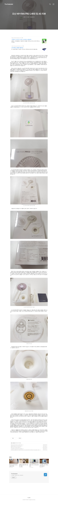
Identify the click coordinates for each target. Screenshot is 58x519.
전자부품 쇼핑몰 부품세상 (17, 47)
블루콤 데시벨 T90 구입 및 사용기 (16, 446)
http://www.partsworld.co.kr (16, 46)
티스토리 (29, 497)
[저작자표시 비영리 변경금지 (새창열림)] (23, 438)
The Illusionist (9, 4)
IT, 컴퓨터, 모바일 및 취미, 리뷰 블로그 (17, 475)
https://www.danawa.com (16, 37)
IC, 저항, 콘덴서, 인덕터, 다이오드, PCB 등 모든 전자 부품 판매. (24, 49)
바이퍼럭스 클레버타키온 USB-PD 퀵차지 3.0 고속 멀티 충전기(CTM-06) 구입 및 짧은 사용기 (25, 449)
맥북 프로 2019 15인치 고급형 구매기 (16, 444)
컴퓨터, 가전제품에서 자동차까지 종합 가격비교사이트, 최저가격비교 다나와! (25, 41)
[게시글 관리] (16, 438)
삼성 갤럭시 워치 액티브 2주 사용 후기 (17, 448)
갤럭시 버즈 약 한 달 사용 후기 (15, 447)
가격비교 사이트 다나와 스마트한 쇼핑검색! (21, 39)
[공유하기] (14, 438)
